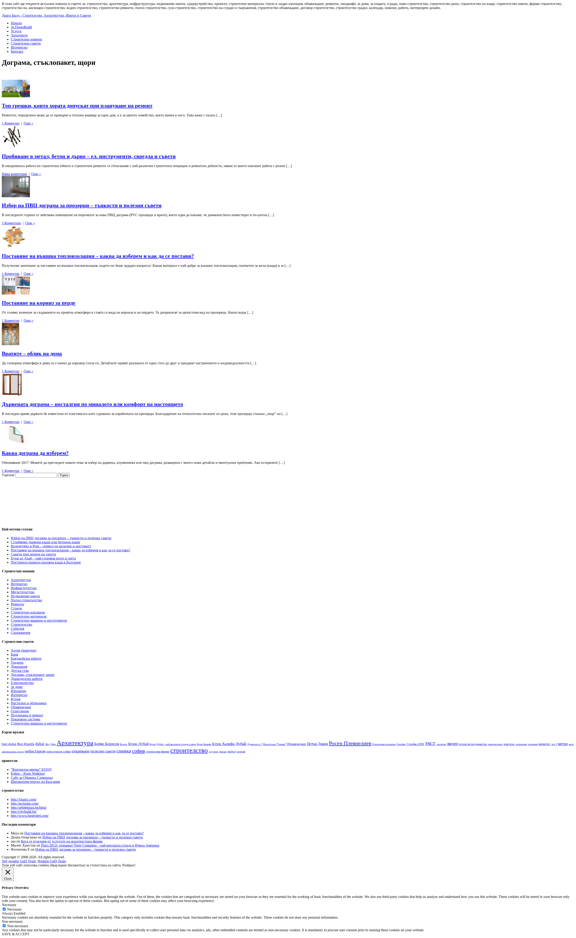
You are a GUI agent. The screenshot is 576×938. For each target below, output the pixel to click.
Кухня (15, 699)
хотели (240, 751)
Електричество (22, 683)
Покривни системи (25, 719)
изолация (533, 744)
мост (571, 744)
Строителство (21, 624)
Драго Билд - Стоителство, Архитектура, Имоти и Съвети (46, 15)
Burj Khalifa (25, 744)
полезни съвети (103, 751)
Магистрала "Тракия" (274, 744)
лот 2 (554, 744)
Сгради (16, 608)
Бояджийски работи (26, 658)
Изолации (18, 691)
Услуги (16, 31)
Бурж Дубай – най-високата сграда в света (173, 744)
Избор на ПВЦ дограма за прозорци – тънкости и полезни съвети (82, 205)
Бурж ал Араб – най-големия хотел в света (43, 558)
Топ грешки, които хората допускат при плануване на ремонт (77, 106)
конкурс (544, 744)
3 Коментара (11, 223)
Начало (16, 23)
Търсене (8, 475)
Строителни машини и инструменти (39, 620)
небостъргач (35, 751)
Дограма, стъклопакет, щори (32, 675)
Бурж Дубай (138, 744)
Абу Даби (50, 744)
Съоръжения (20, 632)
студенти (213, 751)
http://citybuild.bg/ (24, 811)
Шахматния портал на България (35, 782)
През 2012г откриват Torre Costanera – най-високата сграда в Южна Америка (100, 845)
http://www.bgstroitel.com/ (30, 816)
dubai (39, 744)
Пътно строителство (26, 600)
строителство (189, 750)
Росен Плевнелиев (350, 743)
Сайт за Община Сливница (32, 777)
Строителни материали (29, 616)
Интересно (19, 47)
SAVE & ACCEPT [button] (15, 934)
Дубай (241, 743)
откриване (81, 751)
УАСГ (430, 743)
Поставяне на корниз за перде (38, 303)
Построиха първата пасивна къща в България (46, 562)
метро (563, 743)
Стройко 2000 (415, 744)
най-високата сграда (13, 751)
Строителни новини (26, 39)
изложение (521, 744)
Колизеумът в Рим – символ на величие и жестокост (51, 546)
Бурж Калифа (204, 744)
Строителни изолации (28, 612)
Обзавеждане (21, 707)
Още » (28, 123)
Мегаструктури (22, 592)
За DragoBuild (21, 27)
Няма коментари (14, 174)
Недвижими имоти (25, 596)
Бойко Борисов (106, 744)
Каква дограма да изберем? (35, 453)
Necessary (14, 909)
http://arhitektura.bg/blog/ (29, 807)
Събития (17, 628)
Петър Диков (317, 744)
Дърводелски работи (27, 679)
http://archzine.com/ (25, 803)
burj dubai (9, 744)
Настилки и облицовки (29, 703)
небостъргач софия (59, 751)
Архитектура (21, 580)
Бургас (123, 744)
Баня (14, 654)
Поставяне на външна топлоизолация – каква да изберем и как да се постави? (98, 256)
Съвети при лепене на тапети (33, 554)
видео (452, 743)
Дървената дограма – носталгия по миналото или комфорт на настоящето (92, 404)
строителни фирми (157, 751)
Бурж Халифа (223, 744)
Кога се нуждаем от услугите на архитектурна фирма (62, 841)
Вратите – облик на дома (32, 353)
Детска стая (20, 671)
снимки (124, 750)
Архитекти (19, 35)
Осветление (20, 711)
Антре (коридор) (23, 650)
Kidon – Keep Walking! (28, 773)
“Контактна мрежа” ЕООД (31, 769)
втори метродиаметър (473, 744)
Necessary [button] (9, 905)
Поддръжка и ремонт (27, 715)
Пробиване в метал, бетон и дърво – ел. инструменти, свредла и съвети (89, 156)
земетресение (495, 744)
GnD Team (28, 861)
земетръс (509, 744)
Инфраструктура (23, 588)
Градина (17, 662)
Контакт (17, 51)
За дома (16, 687)
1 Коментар (10, 123)
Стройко (400, 744)
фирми (223, 751)
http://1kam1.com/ (23, 799)
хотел (231, 751)
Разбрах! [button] (128, 865)
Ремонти (17, 604)
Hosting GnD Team (52, 861)
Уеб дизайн (10, 861)
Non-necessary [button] (12, 921)
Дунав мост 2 (254, 744)
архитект (441, 744)
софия (138, 751)
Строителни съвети (26, 43)
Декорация (19, 666)
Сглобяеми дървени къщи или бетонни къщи (45, 542)
